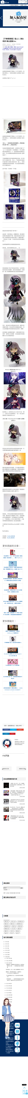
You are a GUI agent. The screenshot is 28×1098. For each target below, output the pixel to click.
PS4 (13, 928)
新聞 (6, 933)
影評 (12, 933)
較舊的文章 (22, 768)
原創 (9, 47)
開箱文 (11, 47)
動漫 (20, 926)
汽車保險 (11, 893)
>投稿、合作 (23, 5)
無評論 (13, 44)
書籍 (6, 931)
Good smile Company (15, 49)
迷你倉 (7, 893)
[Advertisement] (14, 103)
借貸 (19, 893)
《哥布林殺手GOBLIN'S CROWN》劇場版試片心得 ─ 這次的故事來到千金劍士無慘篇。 (17, 801)
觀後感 (7, 928)
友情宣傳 (19, 923)
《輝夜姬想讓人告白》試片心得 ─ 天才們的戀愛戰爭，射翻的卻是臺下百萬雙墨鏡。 (17, 817)
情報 (17, 931)
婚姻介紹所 (15, 893)
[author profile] (7, 743)
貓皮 (14, 926)
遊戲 (6, 923)
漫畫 (19, 928)
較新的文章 (6, 768)
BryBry (8, 44)
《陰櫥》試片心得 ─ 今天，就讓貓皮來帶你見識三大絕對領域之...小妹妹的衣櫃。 (17, 785)
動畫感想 (7, 926)
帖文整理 (20, 921)
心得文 (13, 921)
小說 (12, 931)
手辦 (6, 47)
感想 (17, 933)
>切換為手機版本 (13, 5)
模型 (15, 47)
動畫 (12, 923)
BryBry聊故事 (11, 536)
